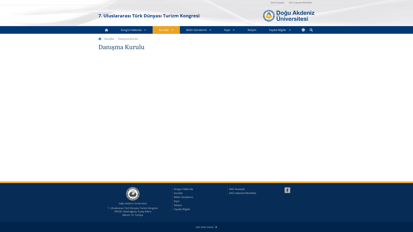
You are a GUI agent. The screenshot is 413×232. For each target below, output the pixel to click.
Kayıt (227, 30)
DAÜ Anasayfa (277, 2)
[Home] (99, 39)
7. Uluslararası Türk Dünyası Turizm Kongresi (149, 16)
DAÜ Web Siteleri (205, 227)
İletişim (252, 30)
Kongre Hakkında (131, 30)
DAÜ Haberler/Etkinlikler (300, 2)
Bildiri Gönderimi (196, 30)
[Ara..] (311, 30)
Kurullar (164, 30)
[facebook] (287, 190)
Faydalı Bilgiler (277, 30)
